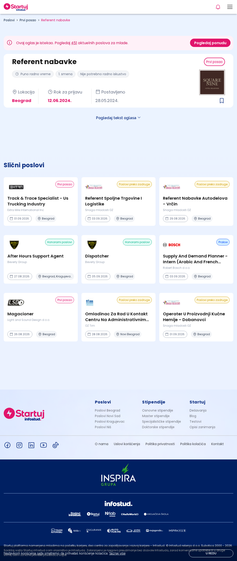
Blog (193, 416)
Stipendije (153, 402)
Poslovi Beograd (107, 410)
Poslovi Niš (103, 427)
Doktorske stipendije (158, 427)
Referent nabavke (55, 20)
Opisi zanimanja (202, 427)
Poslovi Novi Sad (107, 416)
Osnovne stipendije (157, 410)
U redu (211, 553)
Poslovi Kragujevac (110, 421)
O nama (101, 444)
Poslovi (9, 20)
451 (74, 43)
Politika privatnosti (160, 444)
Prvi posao (28, 20)
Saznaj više (117, 553)
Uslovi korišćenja (127, 444)
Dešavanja (198, 410)
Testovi (195, 421)
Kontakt (217, 444)
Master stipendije (156, 416)
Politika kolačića (193, 444)
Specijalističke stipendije (161, 421)
